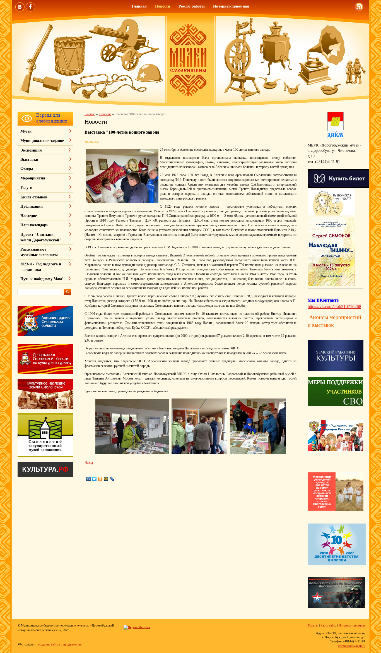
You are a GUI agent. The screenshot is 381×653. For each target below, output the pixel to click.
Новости (162, 6)
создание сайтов (49, 644)
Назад (89, 463)
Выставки (29, 159)
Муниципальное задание (42, 141)
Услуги (26, 188)
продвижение (72, 644)
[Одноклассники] (100, 478)
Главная (139, 6)
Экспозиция (31, 150)
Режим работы (192, 6)
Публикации (31, 206)
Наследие (28, 216)
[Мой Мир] (106, 478)
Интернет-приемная (231, 6)
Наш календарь (34, 225)
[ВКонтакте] (88, 478)
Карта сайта (328, 625)
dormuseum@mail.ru (351, 645)
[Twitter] (94, 478)
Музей (26, 131)
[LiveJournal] (112, 478)
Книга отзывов (33, 197)
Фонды (26, 169)
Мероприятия (32, 178)
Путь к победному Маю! (42, 279)
